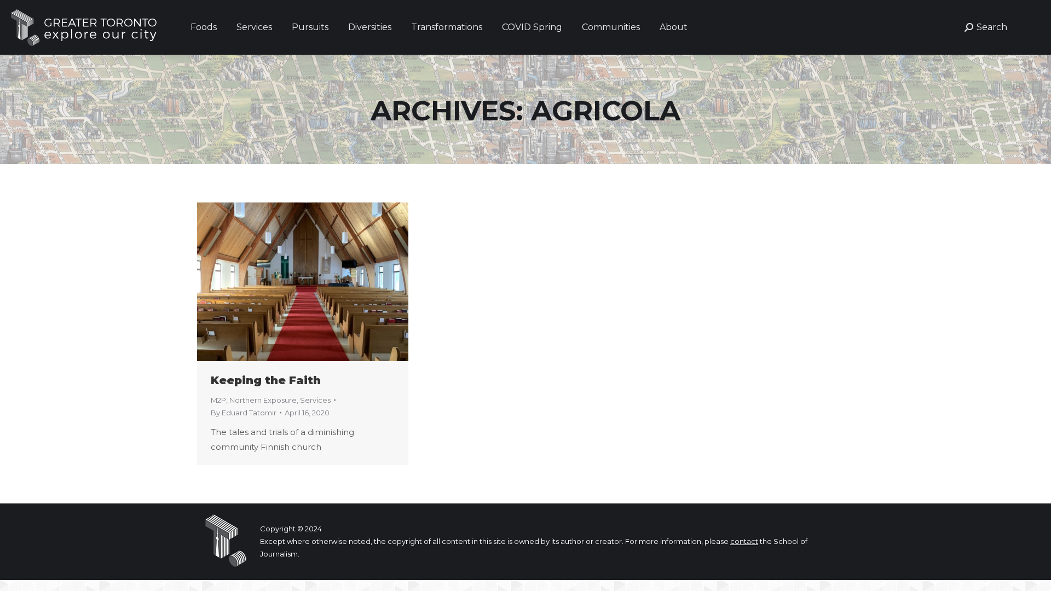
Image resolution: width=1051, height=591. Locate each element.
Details (317, 282)
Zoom (288, 282)
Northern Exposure (263, 400)
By (243, 412)
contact (744, 541)
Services (315, 400)
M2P (218, 400)
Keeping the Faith (266, 380)
